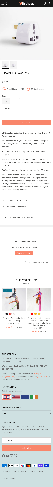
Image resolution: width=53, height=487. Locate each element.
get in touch (42, 376)
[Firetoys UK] (26, 3)
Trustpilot (38, 373)
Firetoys (29, 217)
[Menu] (2, 3)
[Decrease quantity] (4, 113)
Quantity (6, 108)
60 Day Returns (37, 89)
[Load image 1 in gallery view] (26, 33)
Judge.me (6, 376)
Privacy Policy (6, 471)
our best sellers (26, 280)
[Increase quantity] (14, 113)
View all (26, 283)
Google (14, 376)
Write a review (24, 253)
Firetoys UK (11, 478)
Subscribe (26, 448)
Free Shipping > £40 (15, 89)
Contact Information (36, 471)
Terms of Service (20, 471)
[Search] (8, 3)
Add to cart (26, 122)
